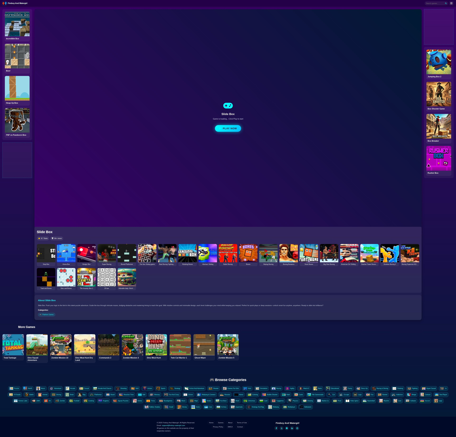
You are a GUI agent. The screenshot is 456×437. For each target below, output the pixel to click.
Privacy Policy (218, 427)
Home (211, 423)
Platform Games (48, 314)
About (230, 423)
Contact (240, 427)
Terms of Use (242, 423)
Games (220, 423)
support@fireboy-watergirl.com (173, 425)
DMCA (230, 427)
